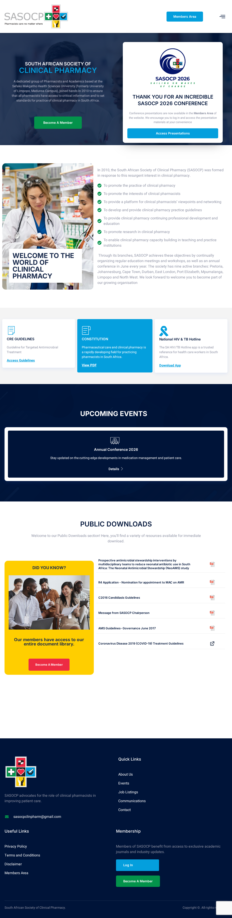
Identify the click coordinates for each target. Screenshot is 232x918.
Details (114, 468)
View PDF (89, 365)
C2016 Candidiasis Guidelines (119, 597)
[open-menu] (222, 16)
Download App (170, 365)
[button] (38, 343)
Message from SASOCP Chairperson (124, 613)
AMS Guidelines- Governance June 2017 (127, 628)
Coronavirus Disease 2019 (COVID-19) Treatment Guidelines (141, 643)
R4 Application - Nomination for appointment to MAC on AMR (141, 582)
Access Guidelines (21, 360)
